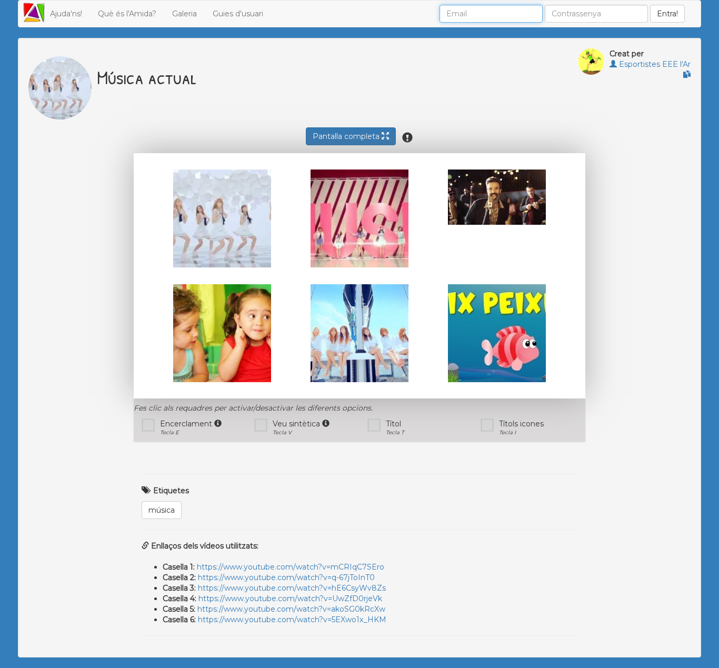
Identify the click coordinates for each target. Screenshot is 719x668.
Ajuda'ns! (66, 13)
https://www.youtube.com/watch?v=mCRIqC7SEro (290, 567)
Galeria (184, 13)
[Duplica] (687, 74)
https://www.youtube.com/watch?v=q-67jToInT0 (286, 577)
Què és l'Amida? (127, 13)
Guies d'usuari (238, 13)
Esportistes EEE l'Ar (654, 64)
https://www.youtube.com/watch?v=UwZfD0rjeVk (290, 598)
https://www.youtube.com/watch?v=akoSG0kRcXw (291, 609)
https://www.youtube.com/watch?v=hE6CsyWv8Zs (292, 588)
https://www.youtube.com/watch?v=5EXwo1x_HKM (292, 619)
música (161, 510)
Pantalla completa (347, 136)
